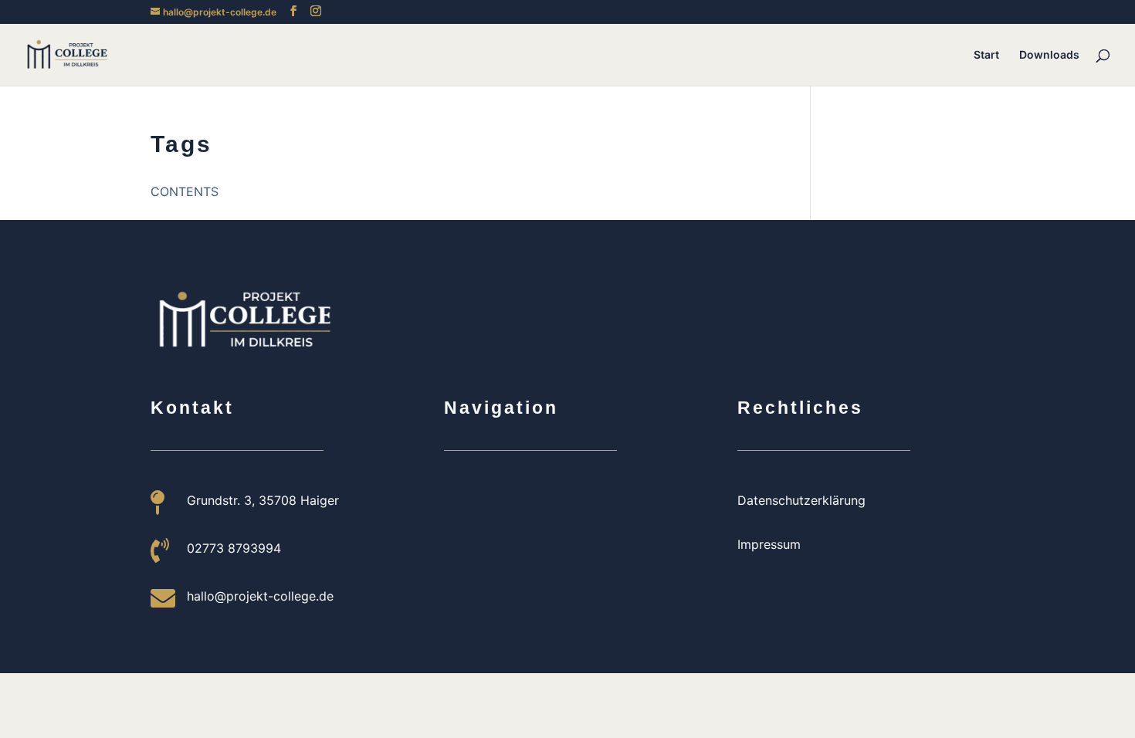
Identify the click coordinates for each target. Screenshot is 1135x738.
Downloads (1049, 55)
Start (986, 55)
